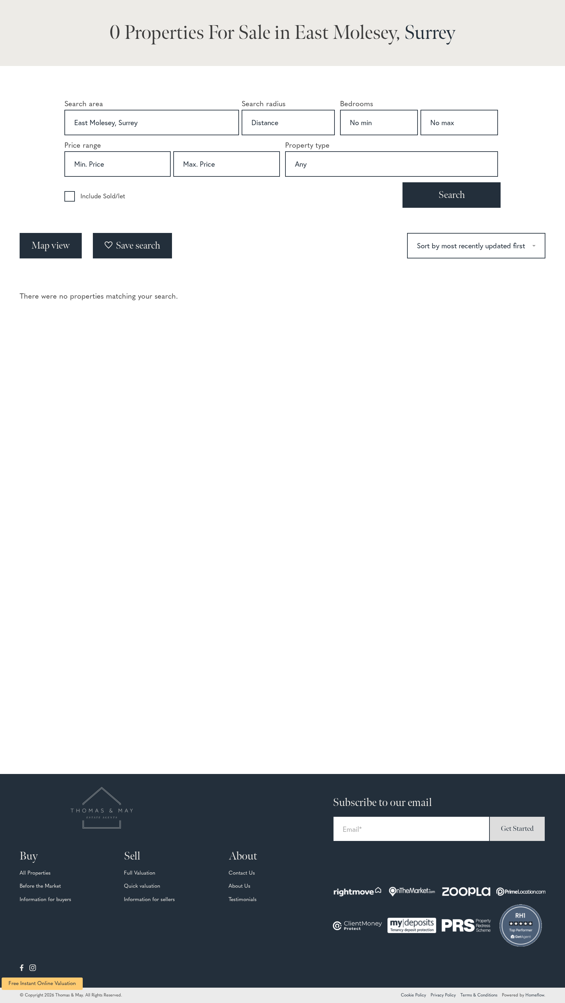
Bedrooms (356, 104)
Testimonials (243, 899)
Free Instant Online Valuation (42, 983)
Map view (50, 246)
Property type (307, 146)
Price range (82, 146)
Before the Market (40, 886)
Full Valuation (139, 873)
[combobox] (151, 122)
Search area (83, 104)
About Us (239, 886)
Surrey (429, 33)
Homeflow (534, 995)
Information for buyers (45, 899)
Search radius (263, 104)
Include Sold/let (102, 196)
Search (451, 195)
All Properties (35, 873)
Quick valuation (142, 886)
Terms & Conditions (478, 995)
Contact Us (242, 873)
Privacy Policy (443, 995)
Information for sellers (149, 899)
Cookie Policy (413, 995)
